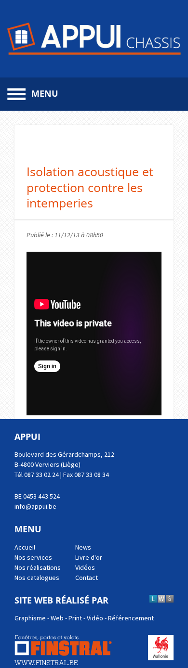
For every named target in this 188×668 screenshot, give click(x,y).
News (83, 547)
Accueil (24, 547)
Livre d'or (88, 557)
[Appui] (94, 38)
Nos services (33, 557)
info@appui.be (35, 506)
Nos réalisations (37, 567)
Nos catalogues (36, 577)
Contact (86, 577)
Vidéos (85, 567)
